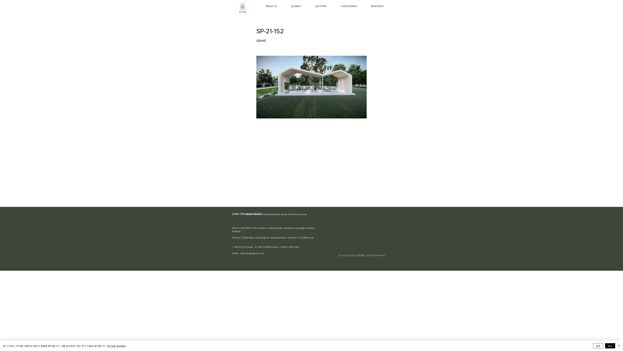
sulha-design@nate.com (252, 253)
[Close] (619, 345)
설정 (598, 345)
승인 (610, 345)
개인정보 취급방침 (116, 345)
